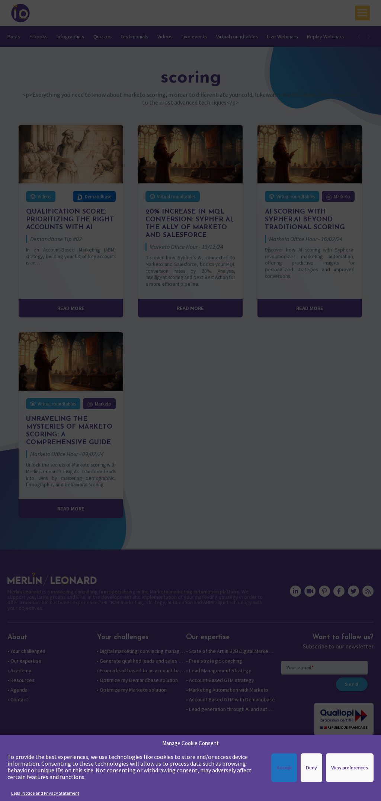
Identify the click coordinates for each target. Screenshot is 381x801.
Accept (284, 767)
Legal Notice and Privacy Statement (45, 793)
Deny (311, 767)
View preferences (349, 767)
